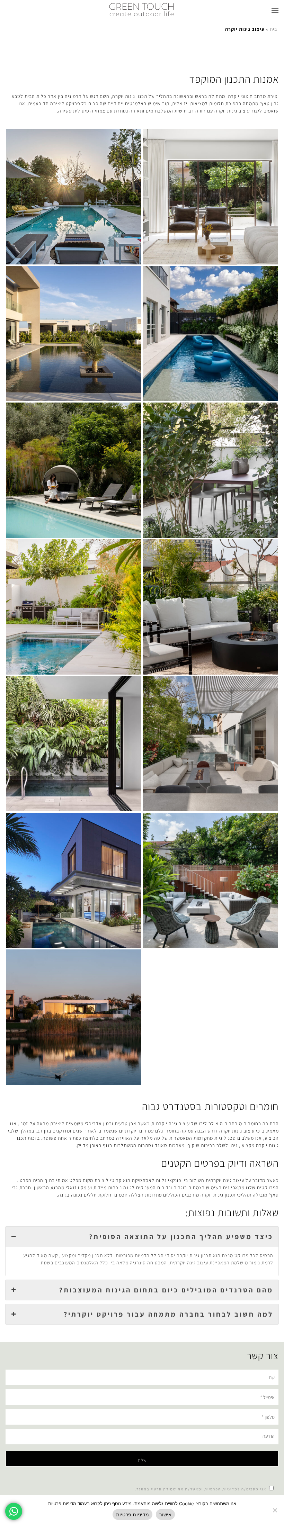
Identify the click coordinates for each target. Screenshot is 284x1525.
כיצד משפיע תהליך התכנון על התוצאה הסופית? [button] (181, 1236)
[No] (275, 1510)
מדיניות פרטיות (132, 1514)
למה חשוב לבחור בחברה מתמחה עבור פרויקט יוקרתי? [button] (168, 1314)
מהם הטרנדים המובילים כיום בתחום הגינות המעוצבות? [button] (166, 1289)
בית (273, 29)
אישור (165, 1514)
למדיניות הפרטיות (222, 1489)
